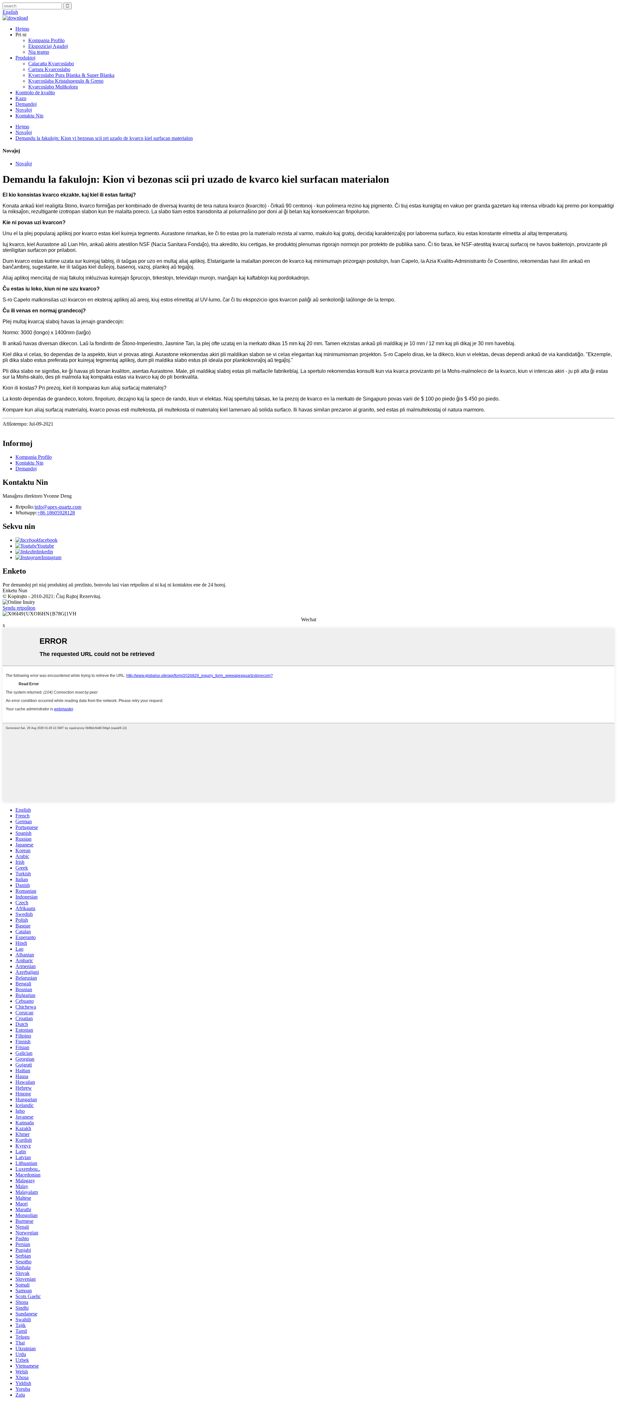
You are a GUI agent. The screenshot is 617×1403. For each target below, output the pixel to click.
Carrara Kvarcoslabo (49, 69)
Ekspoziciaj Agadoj (48, 46)
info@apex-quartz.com (58, 507)
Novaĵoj (23, 110)
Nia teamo (38, 52)
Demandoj (26, 104)
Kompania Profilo (46, 40)
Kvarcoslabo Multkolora (53, 86)
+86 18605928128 (56, 512)
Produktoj (25, 57)
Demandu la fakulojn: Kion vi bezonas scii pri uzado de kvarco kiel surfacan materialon (104, 138)
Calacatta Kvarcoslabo (51, 63)
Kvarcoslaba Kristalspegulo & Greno (65, 81)
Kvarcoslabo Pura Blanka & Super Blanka (71, 75)
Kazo (20, 98)
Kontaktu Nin (29, 115)
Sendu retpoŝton (19, 608)
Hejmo (22, 29)
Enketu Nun (15, 590)
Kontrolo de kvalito (35, 92)
